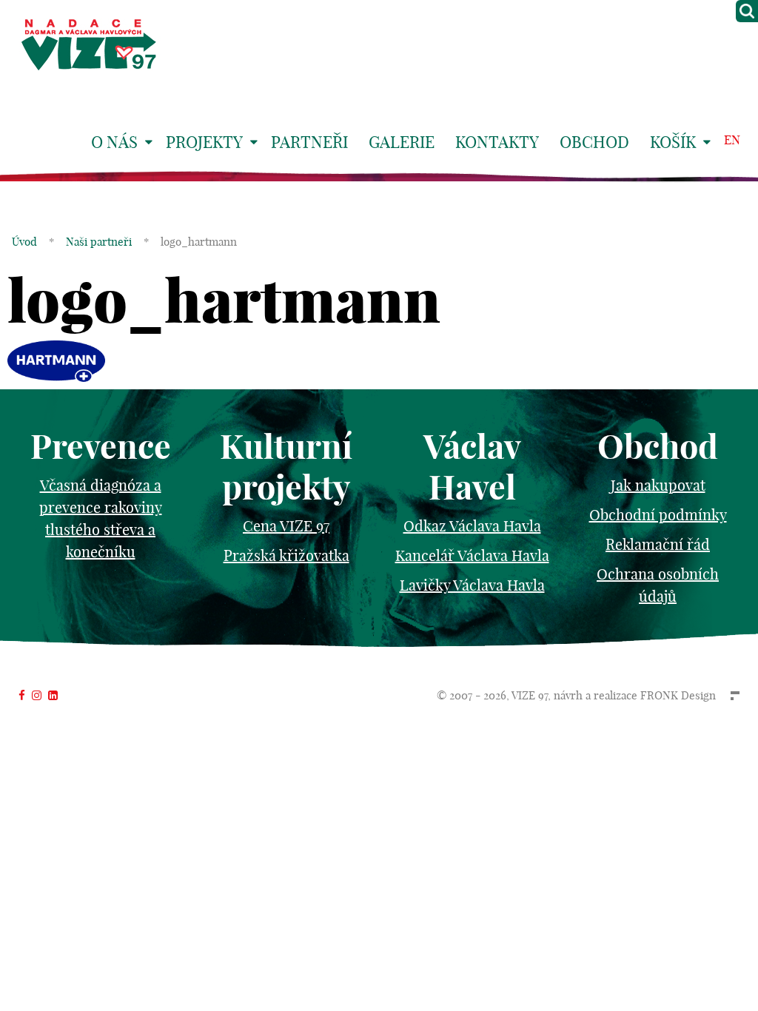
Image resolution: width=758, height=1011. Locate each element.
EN (732, 139)
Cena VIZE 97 (286, 526)
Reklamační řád (658, 544)
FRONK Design (678, 695)
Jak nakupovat (658, 485)
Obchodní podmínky (658, 515)
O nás (114, 142)
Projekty (204, 142)
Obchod (594, 142)
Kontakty (497, 142)
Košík (673, 142)
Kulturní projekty (286, 467)
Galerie (402, 142)
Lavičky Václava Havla (472, 585)
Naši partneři (99, 242)
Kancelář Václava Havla (472, 555)
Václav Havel (472, 467)
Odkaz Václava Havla (472, 526)
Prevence (100, 447)
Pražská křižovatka (286, 555)
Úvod (24, 242)
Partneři (309, 142)
